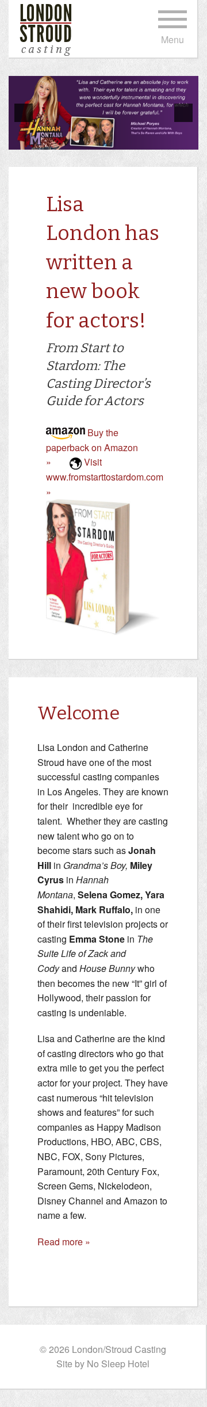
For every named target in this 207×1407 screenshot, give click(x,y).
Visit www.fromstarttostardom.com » (104, 476)
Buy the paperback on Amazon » (92, 447)
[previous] (23, 113)
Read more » (63, 1241)
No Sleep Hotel (118, 1363)
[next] (183, 113)
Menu (172, 39)
